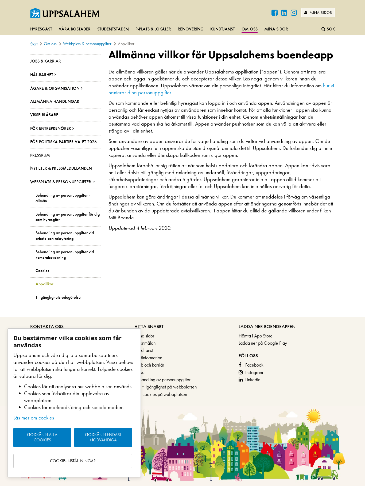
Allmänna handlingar (54, 101)
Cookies (42, 270)
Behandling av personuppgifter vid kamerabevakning (65, 254)
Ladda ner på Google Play (263, 343)
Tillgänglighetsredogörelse (58, 297)
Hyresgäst (41, 29)
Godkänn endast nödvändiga (103, 437)
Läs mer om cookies (33, 417)
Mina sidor (320, 12)
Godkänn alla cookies (42, 437)
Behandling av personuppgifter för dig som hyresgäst (68, 217)
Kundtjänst (222, 29)
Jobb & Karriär (45, 61)
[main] (182, 183)
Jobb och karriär (149, 365)
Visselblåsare (44, 115)
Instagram (254, 372)
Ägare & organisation (55, 88)
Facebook (254, 365)
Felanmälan (145, 343)
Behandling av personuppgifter (162, 379)
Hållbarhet (41, 74)
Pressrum (40, 155)
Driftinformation (148, 358)
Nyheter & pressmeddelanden (61, 168)
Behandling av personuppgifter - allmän (63, 198)
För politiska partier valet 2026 (63, 142)
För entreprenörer (50, 128)
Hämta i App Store (256, 336)
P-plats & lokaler (153, 29)
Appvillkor (44, 284)
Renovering (191, 29)
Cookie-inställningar (73, 461)
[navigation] (182, 29)
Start (33, 44)
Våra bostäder (75, 29)
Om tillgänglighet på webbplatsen (165, 387)
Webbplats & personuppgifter (87, 43)
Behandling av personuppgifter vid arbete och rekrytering (65, 235)
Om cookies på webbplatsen (160, 394)
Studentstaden (113, 29)
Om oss (250, 29)
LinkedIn (252, 379)
